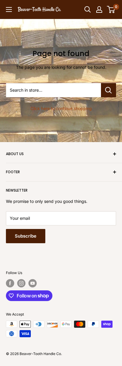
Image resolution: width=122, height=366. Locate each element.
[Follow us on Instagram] (21, 283)
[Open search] (87, 9)
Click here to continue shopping (61, 108)
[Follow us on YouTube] (32, 283)
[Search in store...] (108, 90)
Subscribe (25, 236)
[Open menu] (9, 9)
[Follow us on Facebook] (10, 283)
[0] (111, 9)
